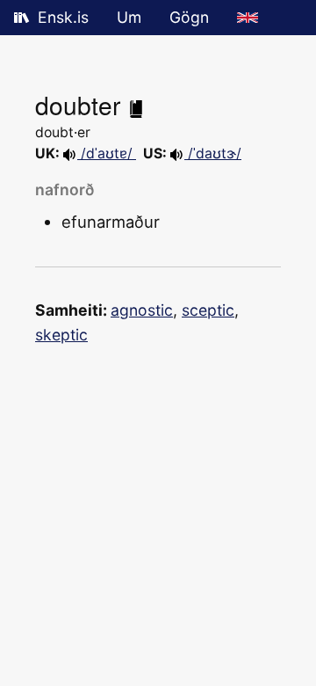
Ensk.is (63, 17)
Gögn (189, 17)
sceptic (208, 310)
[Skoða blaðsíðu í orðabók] (136, 104)
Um (129, 17)
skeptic (61, 334)
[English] (247, 17)
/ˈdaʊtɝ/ (212, 153)
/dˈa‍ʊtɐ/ (106, 153)
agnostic (142, 310)
